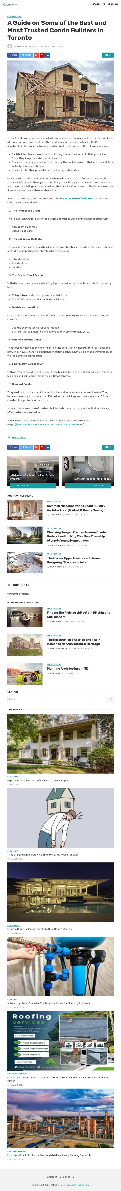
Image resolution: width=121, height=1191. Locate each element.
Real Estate (13, 777)
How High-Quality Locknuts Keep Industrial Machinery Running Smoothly (49, 1155)
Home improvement (16, 1074)
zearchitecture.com (79, 1185)
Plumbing (12, 1000)
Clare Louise (56, 545)
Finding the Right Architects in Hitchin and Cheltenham (78, 615)
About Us (68, 1177)
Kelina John (56, 567)
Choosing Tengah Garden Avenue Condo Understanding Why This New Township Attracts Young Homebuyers (76, 536)
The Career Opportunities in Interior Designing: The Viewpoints (73, 560)
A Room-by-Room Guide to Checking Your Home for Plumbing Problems (48, 1003)
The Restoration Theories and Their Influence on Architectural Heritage (73, 642)
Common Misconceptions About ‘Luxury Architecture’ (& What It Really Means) (76, 508)
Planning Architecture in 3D (67, 668)
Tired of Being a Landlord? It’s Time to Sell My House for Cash (43, 854)
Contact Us (54, 1177)
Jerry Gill (55, 673)
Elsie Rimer (55, 515)
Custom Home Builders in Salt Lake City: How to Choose (39, 929)
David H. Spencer (25, 46)
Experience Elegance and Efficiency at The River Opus (38, 780)
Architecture (14, 16)
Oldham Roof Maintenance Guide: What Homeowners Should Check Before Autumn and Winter (57, 1079)
